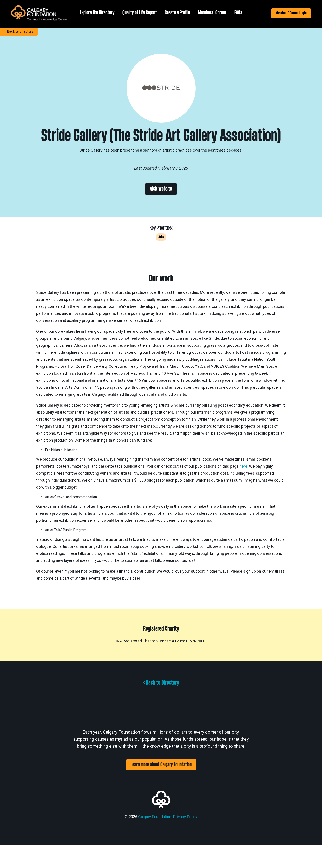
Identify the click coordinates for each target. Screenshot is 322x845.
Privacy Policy (185, 816)
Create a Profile (177, 12)
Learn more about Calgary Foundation (161, 764)
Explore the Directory (97, 12)
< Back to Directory (18, 31)
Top (311, 834)
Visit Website (161, 189)
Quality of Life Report (139, 12)
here (243, 466)
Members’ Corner (212, 12)
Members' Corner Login (291, 13)
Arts (161, 237)
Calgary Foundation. (155, 816)
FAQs (238, 12)
